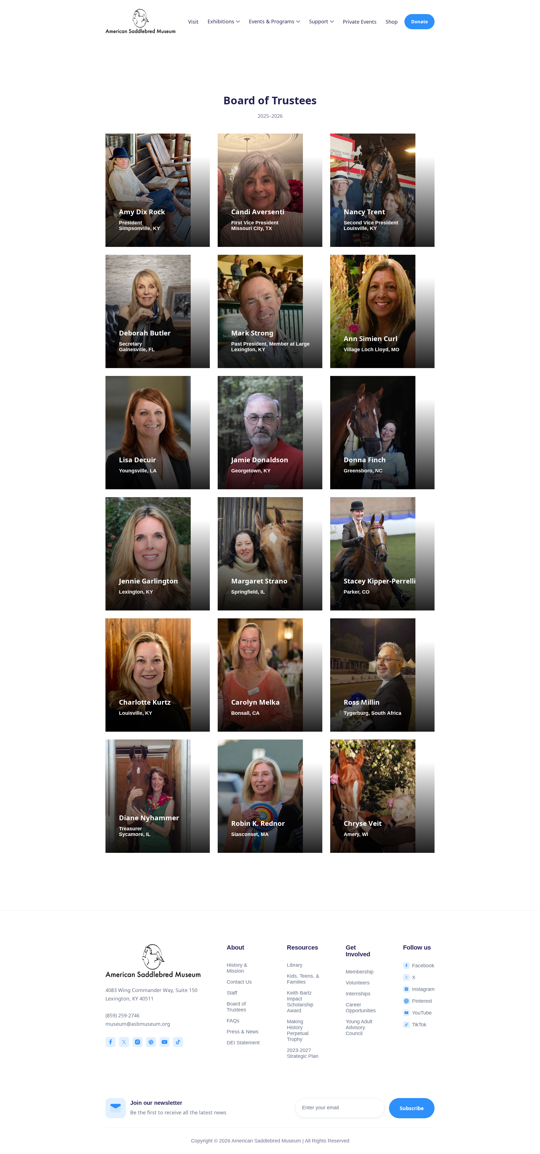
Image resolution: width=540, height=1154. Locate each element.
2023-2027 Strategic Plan (302, 1053)
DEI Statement (243, 1042)
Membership (360, 972)
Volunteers (358, 983)
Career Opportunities (361, 1007)
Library (294, 965)
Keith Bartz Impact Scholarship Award (300, 1001)
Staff (232, 993)
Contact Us (239, 982)
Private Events (360, 21)
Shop (392, 21)
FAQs (233, 1021)
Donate (419, 22)
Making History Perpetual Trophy (298, 1030)
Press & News (242, 1031)
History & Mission (237, 968)
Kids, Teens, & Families (303, 979)
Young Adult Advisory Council (359, 1027)
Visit (193, 21)
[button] (224, 21)
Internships (358, 994)
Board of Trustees (236, 1007)
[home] (140, 22)
